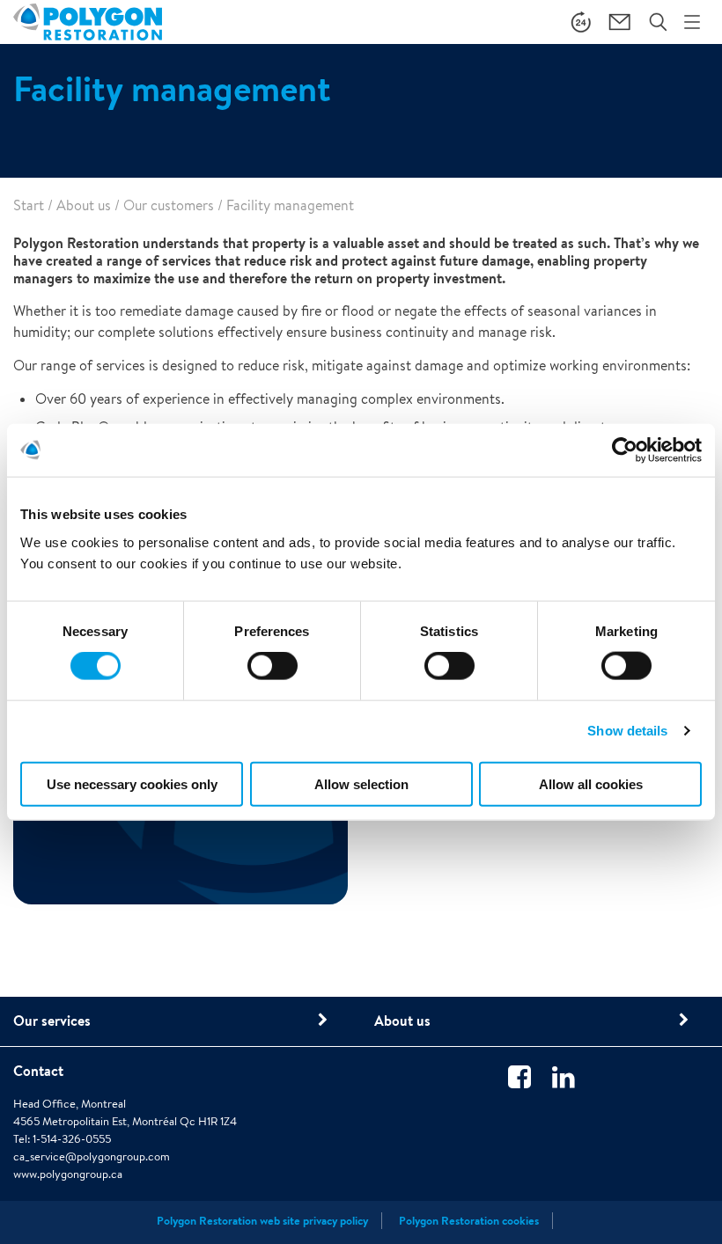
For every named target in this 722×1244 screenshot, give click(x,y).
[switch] (272, 678)
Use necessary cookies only (132, 783)
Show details (627, 730)
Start (28, 205)
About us (83, 205)
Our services (52, 1020)
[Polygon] (87, 22)
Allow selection (361, 783)
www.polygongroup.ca (67, 1174)
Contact (38, 1070)
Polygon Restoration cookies (469, 1220)
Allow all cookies (591, 783)
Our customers (168, 205)
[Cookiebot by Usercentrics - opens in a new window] (625, 450)
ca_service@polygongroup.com (91, 1156)
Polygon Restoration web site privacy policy (262, 1220)
